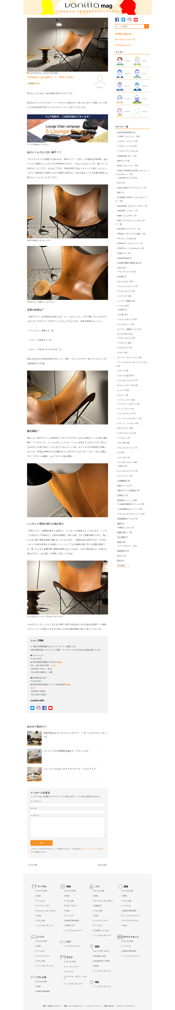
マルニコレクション (126, 447)
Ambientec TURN (102, 961)
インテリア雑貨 (124, 301)
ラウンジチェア (126, 319)
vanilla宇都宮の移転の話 (127, 263)
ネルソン (121, 395)
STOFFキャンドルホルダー (129, 248)
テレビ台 (42, 977)
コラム (120, 352)
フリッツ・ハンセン (126, 423)
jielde (96, 966)
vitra (119, 268)
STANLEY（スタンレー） (128, 243)
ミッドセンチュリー (45, 925)
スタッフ (100, 87)
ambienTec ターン (125, 156)
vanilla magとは (123, 33)
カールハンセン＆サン (46, 911)
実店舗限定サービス (126, 518)
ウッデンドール (126, 271)
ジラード (121, 370)
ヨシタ (144, 73)
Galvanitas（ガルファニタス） (130, 206)
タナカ (127, 86)
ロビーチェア (125, 338)
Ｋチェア (123, 343)
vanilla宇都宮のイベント (129, 504)
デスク (69, 957)
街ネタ (120, 556)
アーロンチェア (124, 291)
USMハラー (122, 253)
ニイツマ (127, 61)
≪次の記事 (32, 865)
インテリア (122, 296)
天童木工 (121, 495)
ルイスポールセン (125, 462)
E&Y (119, 192)
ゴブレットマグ (126, 146)
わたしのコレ (123, 281)
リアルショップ (122, 45)
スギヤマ (127, 73)
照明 (119, 542)
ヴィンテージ (123, 476)
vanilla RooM (123, 258)
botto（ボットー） (125, 165)
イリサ (144, 99)
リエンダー (122, 457)
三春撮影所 (122, 481)
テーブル (42, 886)
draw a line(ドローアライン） (130, 188)
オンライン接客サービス (127, 329)
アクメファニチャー (126, 286)
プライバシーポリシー (89, 849)
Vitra (39, 915)
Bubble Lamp (100, 956)
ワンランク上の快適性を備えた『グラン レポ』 (66, 750)
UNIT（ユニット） (127, 136)
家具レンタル (125, 527)
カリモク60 (122, 334)
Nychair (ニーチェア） (127, 229)
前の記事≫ (103, 865)
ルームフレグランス (126, 471)
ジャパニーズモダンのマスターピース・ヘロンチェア (69, 768)
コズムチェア (123, 347)
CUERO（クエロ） (102, 930)
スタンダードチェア (126, 380)
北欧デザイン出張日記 (126, 490)
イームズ (121, 306)
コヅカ (144, 61)
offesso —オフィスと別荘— (129, 233)
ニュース (121, 390)
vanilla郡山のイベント (128, 509)
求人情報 (121, 537)
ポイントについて (93, 1006)
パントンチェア (124, 409)
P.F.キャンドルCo (125, 238)
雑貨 (126, 886)
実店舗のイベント (34, 83)
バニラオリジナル (73, 946)
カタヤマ (127, 111)
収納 (68, 886)
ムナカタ (145, 86)
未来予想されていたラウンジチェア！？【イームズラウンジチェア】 (75, 735)
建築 (119, 523)
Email (53, 665)
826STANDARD (124, 132)
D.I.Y (119, 183)
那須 (119, 560)
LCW (121, 314)
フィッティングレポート (127, 418)
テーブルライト (126, 546)
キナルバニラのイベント (129, 514)
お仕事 (120, 276)
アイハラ (127, 99)
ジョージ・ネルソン (127, 404)
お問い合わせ (108, 1006)
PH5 (121, 466)
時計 (97, 982)
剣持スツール (123, 485)
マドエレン (122, 438)
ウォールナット (124, 324)
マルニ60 (121, 442)
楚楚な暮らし (123, 532)
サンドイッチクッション (127, 357)
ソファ (41, 936)
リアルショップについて (126, 1006)
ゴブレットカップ (127, 141)
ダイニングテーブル (126, 385)
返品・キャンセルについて (74, 1006)
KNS (39, 896)
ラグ (119, 452)
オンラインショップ (125, 39)
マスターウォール (125, 433)
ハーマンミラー (124, 400)
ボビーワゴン (123, 428)
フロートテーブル (127, 151)
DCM (121, 309)
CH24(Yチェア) (126, 178)
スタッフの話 (123, 375)
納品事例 (121, 551)
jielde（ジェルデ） (125, 215)
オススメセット (131, 936)
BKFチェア (122, 160)
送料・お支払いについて (52, 1006)
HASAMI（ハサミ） (126, 210)
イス (97, 886)
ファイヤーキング (125, 413)
